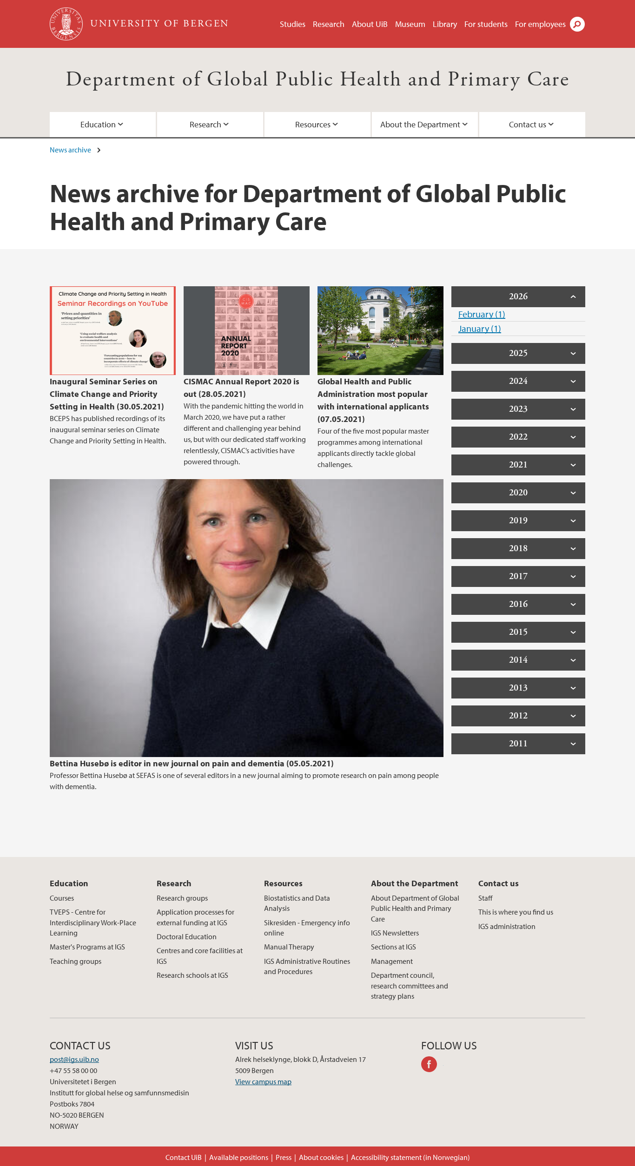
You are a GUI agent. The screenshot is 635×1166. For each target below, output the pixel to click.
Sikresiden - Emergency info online (307, 927)
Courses (62, 897)
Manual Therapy (289, 946)
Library (445, 24)
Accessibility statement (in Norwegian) (410, 1157)
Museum (410, 24)
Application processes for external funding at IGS (195, 917)
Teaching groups (75, 961)
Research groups (182, 897)
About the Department (420, 124)
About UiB (370, 24)
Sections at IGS (393, 946)
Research (328, 24)
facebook (432, 1065)
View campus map (263, 1081)
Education (98, 124)
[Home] (67, 23)
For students (486, 24)
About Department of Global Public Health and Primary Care (415, 908)
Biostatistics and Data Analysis (297, 903)
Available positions (238, 1157)
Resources (313, 124)
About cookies (321, 1157)
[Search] (577, 24)
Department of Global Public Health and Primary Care (317, 79)
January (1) (479, 328)
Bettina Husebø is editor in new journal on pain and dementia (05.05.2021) (192, 763)
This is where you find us (515, 911)
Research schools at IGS (192, 975)
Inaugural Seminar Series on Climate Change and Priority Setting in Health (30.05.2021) (107, 394)
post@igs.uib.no (74, 1059)
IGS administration (507, 926)
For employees (540, 24)
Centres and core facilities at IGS (200, 955)
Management (392, 961)
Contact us (527, 124)
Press (283, 1157)
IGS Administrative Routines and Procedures (307, 966)
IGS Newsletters (395, 932)
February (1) (481, 314)
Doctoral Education (187, 936)
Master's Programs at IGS (87, 946)
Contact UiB (183, 1157)
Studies (292, 24)
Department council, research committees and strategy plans (409, 985)
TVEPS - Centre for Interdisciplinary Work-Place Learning (93, 922)
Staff (485, 897)
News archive (70, 149)
